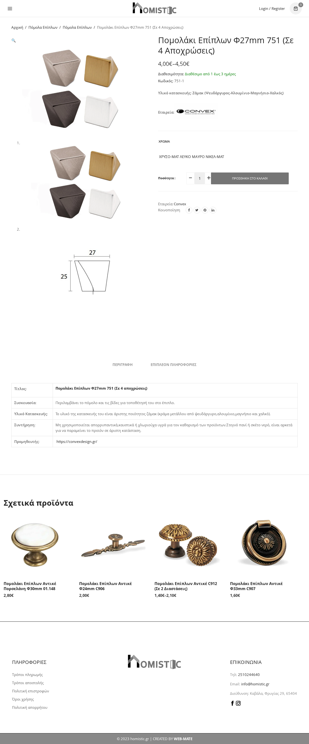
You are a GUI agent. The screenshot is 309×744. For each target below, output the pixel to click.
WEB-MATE (183, 738)
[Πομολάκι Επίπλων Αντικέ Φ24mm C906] (113, 543)
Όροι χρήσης (23, 699)
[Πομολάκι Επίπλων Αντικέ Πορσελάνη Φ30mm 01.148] (38, 543)
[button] (13, 40)
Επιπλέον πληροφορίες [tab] (174, 364)
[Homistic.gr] (154, 8)
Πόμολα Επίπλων (42, 27)
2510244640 (249, 674)
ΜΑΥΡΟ (198, 156)
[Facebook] (189, 210)
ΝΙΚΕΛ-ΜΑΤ (214, 156)
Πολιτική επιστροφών (30, 691)
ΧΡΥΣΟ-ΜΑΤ (168, 156)
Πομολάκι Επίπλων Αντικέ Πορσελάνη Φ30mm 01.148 (30, 586)
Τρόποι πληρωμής (27, 674)
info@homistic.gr (254, 684)
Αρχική (17, 27)
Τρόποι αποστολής (28, 682)
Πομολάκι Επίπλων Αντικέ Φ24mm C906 (105, 586)
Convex (180, 203)
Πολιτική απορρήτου (29, 707)
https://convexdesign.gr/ (76, 441)
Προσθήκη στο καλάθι (250, 178)
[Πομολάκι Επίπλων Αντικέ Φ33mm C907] (264, 543)
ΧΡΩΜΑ (164, 141)
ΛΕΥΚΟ (185, 156)
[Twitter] (197, 210)
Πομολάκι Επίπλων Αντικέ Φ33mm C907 (256, 586)
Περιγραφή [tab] (122, 364)
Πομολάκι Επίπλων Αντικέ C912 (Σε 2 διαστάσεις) (185, 586)
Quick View (67, 521)
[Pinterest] (205, 210)
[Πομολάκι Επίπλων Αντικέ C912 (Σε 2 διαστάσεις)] (188, 543)
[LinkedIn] (213, 210)
